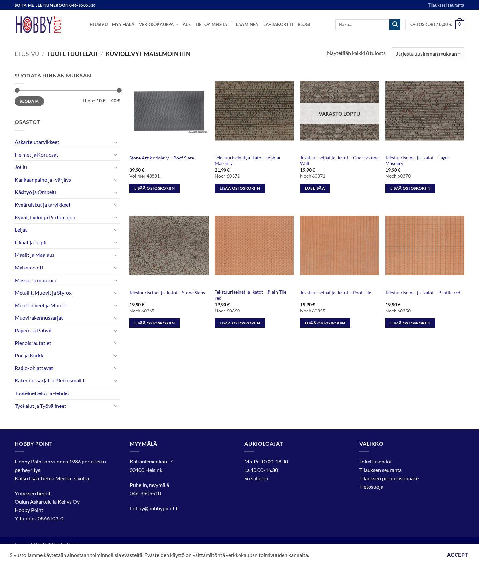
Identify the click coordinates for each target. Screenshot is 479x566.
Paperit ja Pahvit (33, 330)
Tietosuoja (371, 486)
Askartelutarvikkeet (37, 142)
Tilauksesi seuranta (446, 4)
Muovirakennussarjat (39, 317)
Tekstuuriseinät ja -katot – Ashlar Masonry (248, 160)
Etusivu (99, 24)
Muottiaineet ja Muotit (40, 305)
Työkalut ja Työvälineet (40, 406)
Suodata (29, 101)
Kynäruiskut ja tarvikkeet (43, 204)
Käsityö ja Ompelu (35, 192)
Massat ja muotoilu (36, 280)
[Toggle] (116, 142)
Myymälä (123, 24)
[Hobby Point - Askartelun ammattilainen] (47, 24)
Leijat (21, 230)
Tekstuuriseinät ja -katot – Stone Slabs (167, 292)
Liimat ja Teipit (31, 242)
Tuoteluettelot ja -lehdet (42, 393)
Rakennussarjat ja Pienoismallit (50, 380)
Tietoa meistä (211, 24)
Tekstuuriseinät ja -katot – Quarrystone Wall (339, 160)
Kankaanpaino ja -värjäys (43, 179)
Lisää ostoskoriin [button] (154, 188)
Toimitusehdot (375, 461)
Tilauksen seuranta (380, 470)
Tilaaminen (245, 24)
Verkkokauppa (156, 24)
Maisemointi (29, 267)
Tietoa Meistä (55, 478)
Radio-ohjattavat (34, 368)
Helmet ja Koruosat (36, 154)
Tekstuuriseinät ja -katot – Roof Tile (335, 292)
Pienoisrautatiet (33, 343)
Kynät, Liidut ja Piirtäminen (45, 217)
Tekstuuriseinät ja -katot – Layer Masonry (417, 160)
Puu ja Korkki (30, 355)
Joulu (21, 167)
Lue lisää (315, 188)
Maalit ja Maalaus (34, 255)
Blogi (304, 24)
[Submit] (394, 24)
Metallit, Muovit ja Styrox (43, 292)
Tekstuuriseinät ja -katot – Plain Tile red (250, 295)
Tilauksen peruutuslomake (389, 478)
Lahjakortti (278, 24)
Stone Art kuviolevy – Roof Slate (161, 157)
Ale (187, 24)
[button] (437, 25)
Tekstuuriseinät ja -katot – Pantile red (422, 292)
